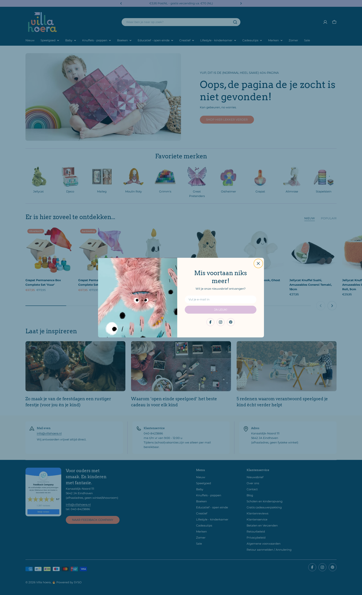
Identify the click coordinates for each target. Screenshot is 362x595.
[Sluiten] (258, 263)
